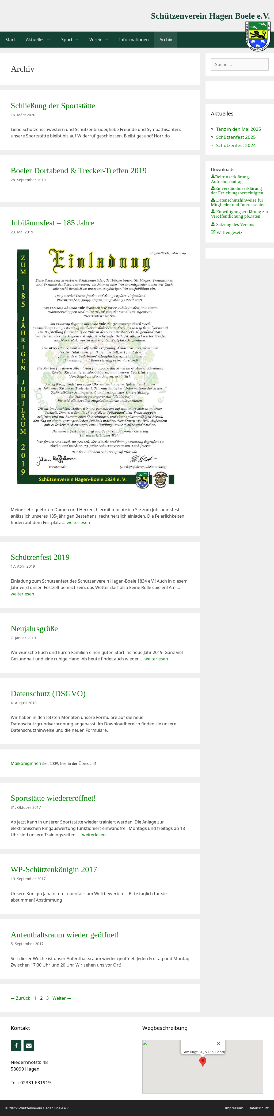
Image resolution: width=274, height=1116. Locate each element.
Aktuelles (35, 40)
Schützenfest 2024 (236, 145)
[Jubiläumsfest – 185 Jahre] (100, 495)
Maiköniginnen (26, 763)
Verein (95, 40)
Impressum (234, 1108)
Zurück (20, 998)
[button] (202, 1062)
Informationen (134, 40)
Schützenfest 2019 (40, 557)
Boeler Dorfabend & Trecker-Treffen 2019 (79, 170)
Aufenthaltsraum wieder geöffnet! (65, 934)
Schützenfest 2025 (236, 137)
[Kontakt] (29, 1045)
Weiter (61, 998)
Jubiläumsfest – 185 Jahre (52, 222)
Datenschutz (259, 1108)
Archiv (165, 40)
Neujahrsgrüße (34, 628)
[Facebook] (16, 1045)
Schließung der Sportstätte (53, 105)
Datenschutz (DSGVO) (48, 693)
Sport (67, 40)
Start (10, 40)
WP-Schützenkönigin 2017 (54, 869)
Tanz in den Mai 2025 (238, 129)
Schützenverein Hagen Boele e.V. (210, 16)
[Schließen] (218, 1043)
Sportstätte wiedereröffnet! (53, 798)
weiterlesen (78, 522)
